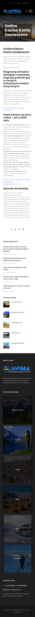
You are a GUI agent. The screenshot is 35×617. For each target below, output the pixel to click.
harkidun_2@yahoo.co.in (13, 590)
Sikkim (17, 529)
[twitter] (9, 3)
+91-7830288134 (10, 586)
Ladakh (17, 469)
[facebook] (6, 3)
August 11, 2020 (9, 291)
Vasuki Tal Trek (16, 302)
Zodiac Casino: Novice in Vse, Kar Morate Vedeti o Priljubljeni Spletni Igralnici (15, 249)
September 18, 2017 (11, 273)
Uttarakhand (17, 558)
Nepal (17, 499)
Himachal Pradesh (17, 410)
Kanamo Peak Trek (17, 343)
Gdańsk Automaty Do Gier (11, 184)
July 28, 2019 (9, 282)
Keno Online (7, 110)
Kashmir (17, 440)
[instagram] (12, 3)
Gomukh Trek (15, 333)
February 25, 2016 (10, 263)
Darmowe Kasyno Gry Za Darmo (13, 108)
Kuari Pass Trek (16, 323)
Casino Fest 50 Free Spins (11, 67)
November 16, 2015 (10, 254)
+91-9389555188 (21, 586)
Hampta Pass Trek (17, 312)
